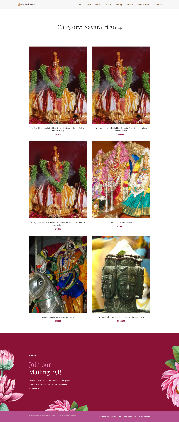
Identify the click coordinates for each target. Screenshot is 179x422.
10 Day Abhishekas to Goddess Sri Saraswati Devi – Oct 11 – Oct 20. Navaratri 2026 (58, 223)
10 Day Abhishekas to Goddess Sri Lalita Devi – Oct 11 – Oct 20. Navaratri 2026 (121, 129)
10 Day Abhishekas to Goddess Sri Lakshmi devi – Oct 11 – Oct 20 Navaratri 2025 (57, 129)
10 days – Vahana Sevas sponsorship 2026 (58, 317)
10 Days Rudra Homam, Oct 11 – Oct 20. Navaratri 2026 (121, 317)
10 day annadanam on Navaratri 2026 (121, 222)
